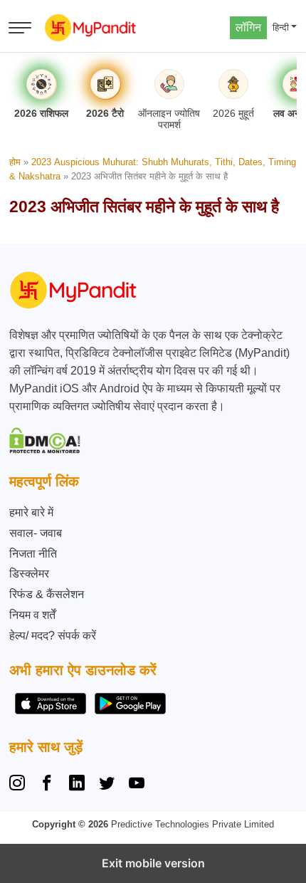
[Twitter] (106, 785)
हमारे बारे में (31, 512)
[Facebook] (46, 785)
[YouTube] (136, 785)
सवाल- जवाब (35, 533)
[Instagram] (20, 785)
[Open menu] (20, 27)
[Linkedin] (76, 785)
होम (15, 162)
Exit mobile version (153, 863)
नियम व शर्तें (32, 615)
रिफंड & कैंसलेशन (46, 594)
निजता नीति (33, 554)
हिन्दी (281, 27)
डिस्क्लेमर (29, 574)
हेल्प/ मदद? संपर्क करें (52, 635)
